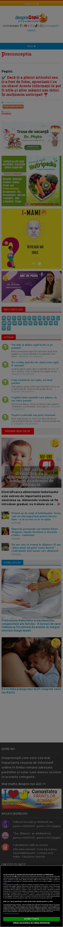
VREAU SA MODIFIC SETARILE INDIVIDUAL (31, 923)
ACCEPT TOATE (31, 919)
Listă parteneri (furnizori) (11, 913)
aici (22, 893)
